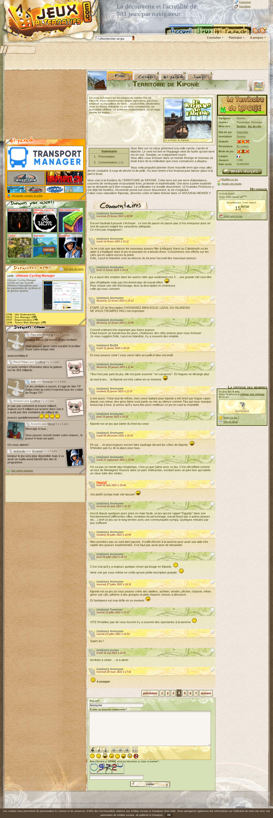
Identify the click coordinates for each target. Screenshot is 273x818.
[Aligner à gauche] (114, 750)
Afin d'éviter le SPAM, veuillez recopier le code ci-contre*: (124, 761)
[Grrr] (136, 756)
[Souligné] (106, 750)
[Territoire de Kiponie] (242, 171)
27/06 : (21, 314)
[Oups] (123, 756)
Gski (33, 381)
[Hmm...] (117, 756)
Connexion (245, 2)
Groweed (37, 451)
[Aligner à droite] (127, 750)
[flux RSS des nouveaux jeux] (256, 30)
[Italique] (99, 750)
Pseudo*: (95, 700)
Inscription (245, 6)
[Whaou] (105, 756)
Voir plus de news (74, 269)
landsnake (19, 451)
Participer (235, 37)
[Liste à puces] (135, 750)
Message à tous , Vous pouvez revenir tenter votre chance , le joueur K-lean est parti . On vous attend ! (45, 436)
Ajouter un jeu (18, 261)
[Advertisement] (136, 56)
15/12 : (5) (21, 317)
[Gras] (93, 750)
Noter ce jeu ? (231, 417)
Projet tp (48, 335)
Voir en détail (230, 421)
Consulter (214, 37)
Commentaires (107, 162)
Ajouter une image (232, 183)
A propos (256, 37)
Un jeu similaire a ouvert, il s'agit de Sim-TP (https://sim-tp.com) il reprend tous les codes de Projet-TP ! (54, 389)
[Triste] (130, 756)
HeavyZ (102, 482)
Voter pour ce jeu (232, 216)
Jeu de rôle (254, 126)
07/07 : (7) (22, 320)
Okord (51, 424)
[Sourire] (92, 756)
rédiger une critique (252, 394)
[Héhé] (111, 756)
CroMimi (40, 362)
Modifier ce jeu (230, 179)
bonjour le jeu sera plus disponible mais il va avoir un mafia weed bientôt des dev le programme (35, 459)
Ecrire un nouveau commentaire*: (108, 709)
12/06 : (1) (26, 322)
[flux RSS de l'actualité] (263, 30)
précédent (150, 693)
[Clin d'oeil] (98, 756)
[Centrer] (120, 750)
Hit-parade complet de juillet (27, 195)
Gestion (241, 126)
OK (169, 815)
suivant (206, 693)
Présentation (106, 156)
